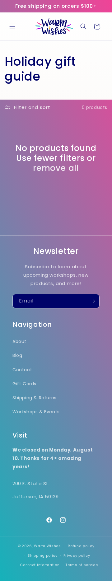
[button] (12, 26)
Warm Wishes (47, 545)
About (19, 341)
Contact (22, 370)
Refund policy (81, 545)
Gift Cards (24, 384)
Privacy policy (76, 555)
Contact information (39, 564)
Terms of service (81, 564)
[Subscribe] (92, 301)
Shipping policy (43, 555)
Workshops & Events (36, 412)
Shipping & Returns (34, 398)
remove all (56, 168)
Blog (17, 355)
